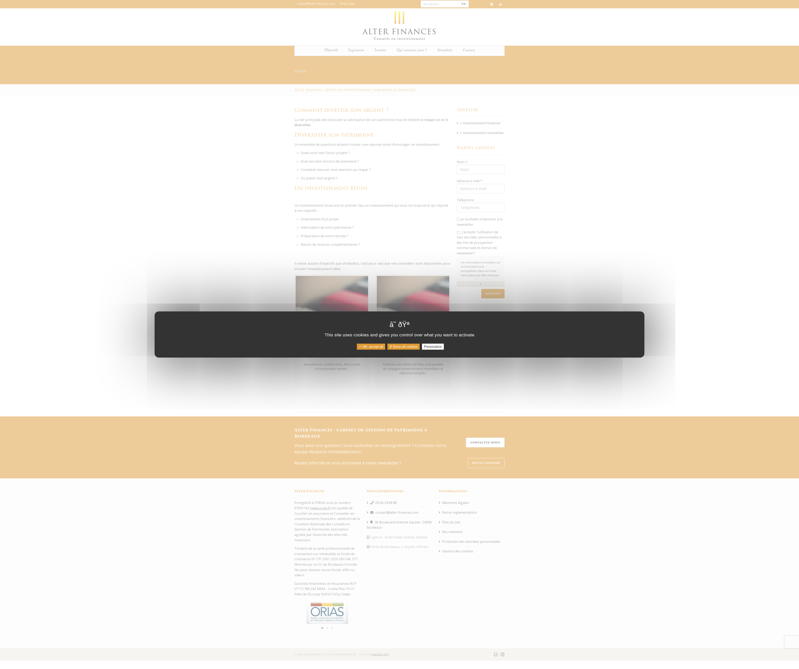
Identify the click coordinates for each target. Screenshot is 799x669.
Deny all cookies (405, 346)
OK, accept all (372, 346)
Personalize (433, 346)
